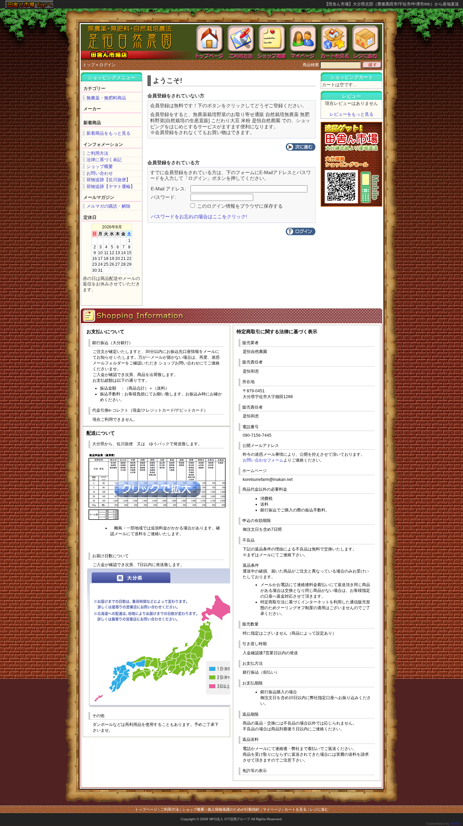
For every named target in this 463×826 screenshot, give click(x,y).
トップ (89, 64)
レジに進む (319, 809)
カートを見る (295, 809)
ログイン (107, 64)
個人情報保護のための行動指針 (233, 809)
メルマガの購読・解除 (108, 206)
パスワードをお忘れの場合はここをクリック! (199, 216)
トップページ (146, 809)
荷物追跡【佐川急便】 (108, 179)
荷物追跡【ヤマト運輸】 (110, 186)
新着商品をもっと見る (108, 133)
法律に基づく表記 (104, 159)
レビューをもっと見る (351, 114)
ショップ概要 (99, 166)
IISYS (455, 823)
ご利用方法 (97, 153)
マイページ (272, 809)
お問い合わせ (99, 173)
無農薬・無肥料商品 (106, 97)
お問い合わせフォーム (263, 460)
